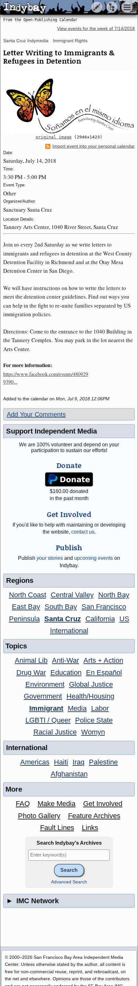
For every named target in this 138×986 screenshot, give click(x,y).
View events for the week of (96, 28)
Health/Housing (90, 696)
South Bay (61, 607)
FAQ (23, 804)
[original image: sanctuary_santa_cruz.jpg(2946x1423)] (69, 101)
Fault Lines (57, 828)
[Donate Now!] (69, 479)
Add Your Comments (36, 414)
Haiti (61, 762)
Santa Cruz (62, 619)
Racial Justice (55, 732)
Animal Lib (31, 660)
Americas (34, 762)
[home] (60, 7)
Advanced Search (69, 882)
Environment (45, 684)
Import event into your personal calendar (93, 146)
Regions (19, 580)
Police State (94, 720)
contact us (82, 532)
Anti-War (65, 660)
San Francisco (104, 607)
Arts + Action (103, 660)
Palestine (103, 762)
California (100, 619)
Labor (100, 708)
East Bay (26, 607)
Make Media (56, 804)
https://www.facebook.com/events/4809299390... (45, 378)
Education (66, 673)
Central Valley (72, 595)
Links (90, 828)
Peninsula (24, 619)
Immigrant (46, 708)
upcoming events (93, 558)
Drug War (31, 673)
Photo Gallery (39, 816)
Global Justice (91, 684)
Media (77, 708)
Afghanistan (69, 774)
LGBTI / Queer (48, 720)
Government (43, 696)
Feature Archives (94, 816)
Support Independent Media (51, 431)
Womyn (93, 732)
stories (50, 558)
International (69, 631)
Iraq (78, 762)
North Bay (113, 595)
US (124, 619)
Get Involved (102, 804)
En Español (104, 673)
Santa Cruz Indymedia (25, 40)
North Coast (27, 595)
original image (54, 137)
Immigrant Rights (70, 40)
